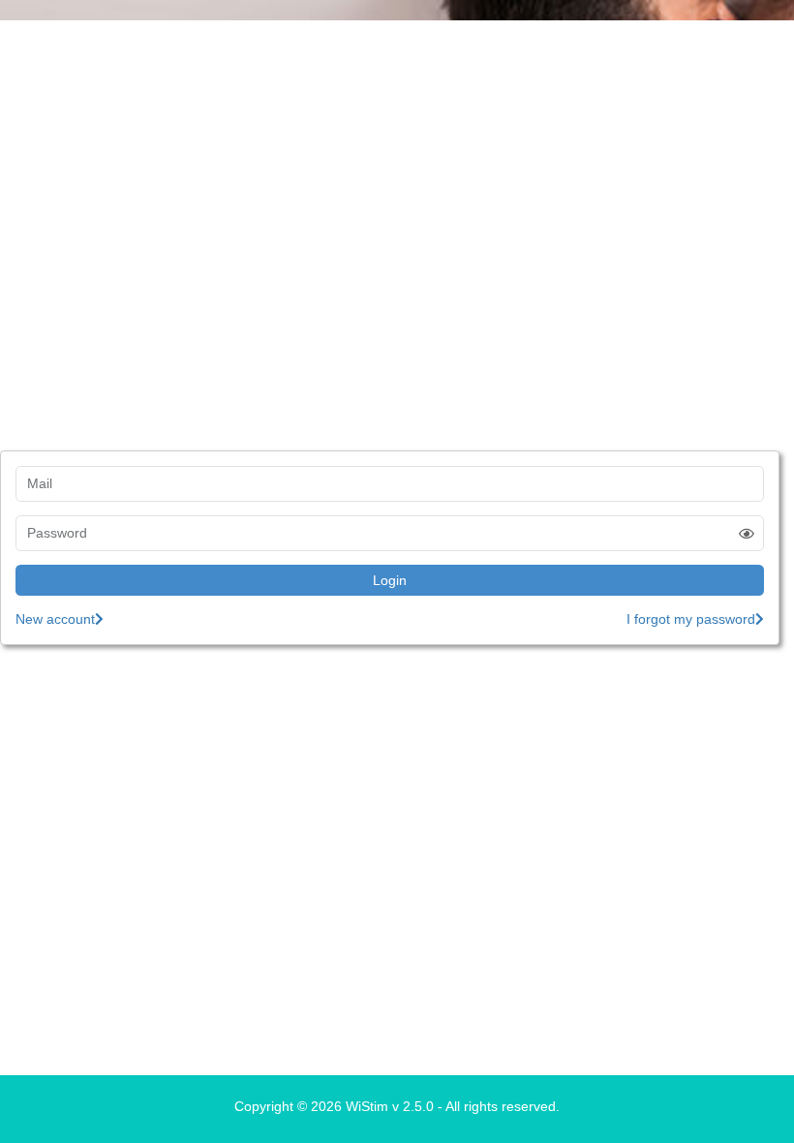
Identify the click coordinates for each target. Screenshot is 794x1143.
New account (55, 619)
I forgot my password (690, 619)
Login (390, 580)
